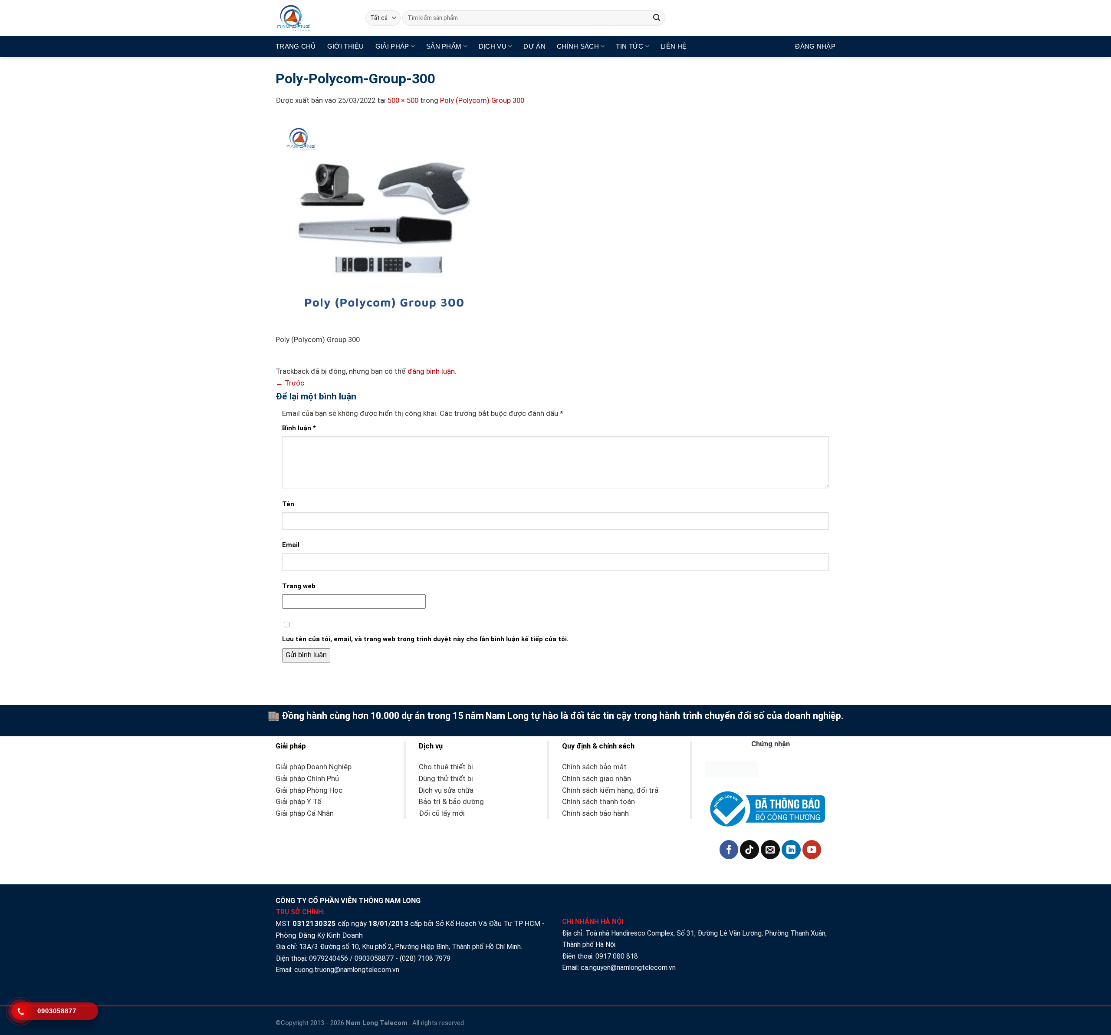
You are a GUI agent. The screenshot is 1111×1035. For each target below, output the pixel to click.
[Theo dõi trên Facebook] (729, 849)
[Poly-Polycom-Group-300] (384, 225)
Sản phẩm (443, 46)
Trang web (299, 586)
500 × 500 (403, 100)
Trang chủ (296, 46)
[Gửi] (656, 18)
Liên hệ (674, 46)
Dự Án (534, 46)
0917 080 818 (617, 956)
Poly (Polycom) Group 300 (482, 100)
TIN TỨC (629, 46)
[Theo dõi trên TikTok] (749, 849)
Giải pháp (392, 46)
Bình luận (299, 428)
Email (290, 545)
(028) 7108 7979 (425, 958)
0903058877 (374, 958)
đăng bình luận (431, 371)
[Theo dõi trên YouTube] (812, 849)
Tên (288, 504)
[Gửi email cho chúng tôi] (770, 849)
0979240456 (328, 958)
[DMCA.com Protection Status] (731, 769)
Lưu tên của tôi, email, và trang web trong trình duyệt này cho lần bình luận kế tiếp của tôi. (425, 639)
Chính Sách (578, 46)
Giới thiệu (345, 46)
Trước (290, 383)
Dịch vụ (492, 46)
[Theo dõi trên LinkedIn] (791, 849)
